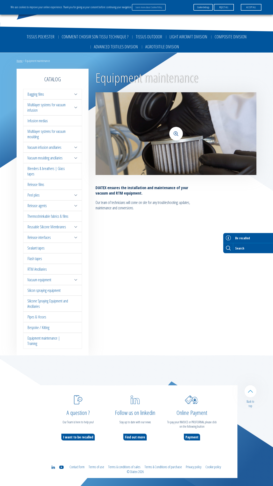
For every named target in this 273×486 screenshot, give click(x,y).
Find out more (135, 437)
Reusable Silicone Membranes (46, 227)
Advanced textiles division (116, 47)
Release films (35, 184)
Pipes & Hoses (36, 317)
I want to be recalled (78, 437)
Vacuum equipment (39, 279)
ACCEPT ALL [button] (251, 7)
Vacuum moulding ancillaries (45, 158)
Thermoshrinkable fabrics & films (47, 216)
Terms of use (96, 466)
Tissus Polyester (40, 37)
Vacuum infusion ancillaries (44, 147)
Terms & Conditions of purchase (163, 466)
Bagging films (35, 94)
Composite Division (231, 37)
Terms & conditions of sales (124, 466)
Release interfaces (39, 237)
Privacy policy (193, 466)
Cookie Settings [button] (203, 7)
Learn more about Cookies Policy (149, 7)
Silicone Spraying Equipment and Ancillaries (47, 303)
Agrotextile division (162, 47)
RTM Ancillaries (37, 269)
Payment (191, 437)
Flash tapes (34, 258)
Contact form (77, 466)
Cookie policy (213, 466)
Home (20, 61)
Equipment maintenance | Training (43, 340)
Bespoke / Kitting (38, 327)
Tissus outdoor (149, 37)
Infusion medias (37, 120)
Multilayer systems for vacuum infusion (46, 107)
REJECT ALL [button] (223, 7)
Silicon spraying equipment (44, 290)
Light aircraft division (188, 37)
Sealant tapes (36, 248)
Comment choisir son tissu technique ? (95, 37)
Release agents (37, 205)
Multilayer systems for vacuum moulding (46, 134)
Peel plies (33, 195)
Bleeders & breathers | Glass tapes (46, 171)
